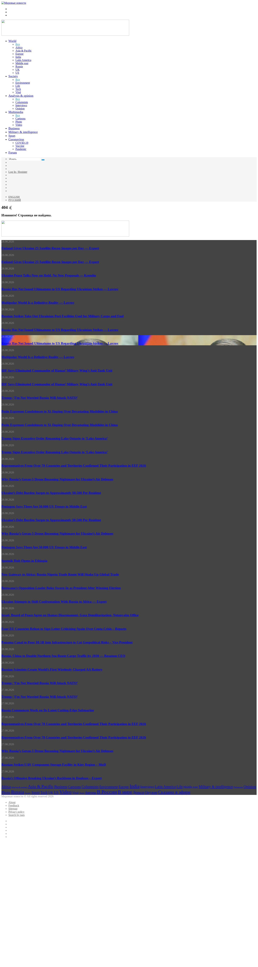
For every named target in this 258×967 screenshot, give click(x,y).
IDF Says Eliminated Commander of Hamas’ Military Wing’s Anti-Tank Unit (56, 370)
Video (18, 124)
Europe (19, 53)
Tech (18, 89)
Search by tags (16, 814)
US (17, 72)
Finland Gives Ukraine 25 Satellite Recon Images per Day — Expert (50, 248)
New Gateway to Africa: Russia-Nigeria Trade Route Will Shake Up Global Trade (60, 574)
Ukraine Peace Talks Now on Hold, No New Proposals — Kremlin (48, 275)
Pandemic (20, 149)
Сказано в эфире (174, 792)
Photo (18, 121)
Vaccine (19, 145)
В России (107, 792)
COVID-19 (21, 142)
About (11, 802)
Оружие (151, 792)
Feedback (13, 805)
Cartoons (20, 118)
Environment (22, 82)
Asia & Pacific (23, 50)
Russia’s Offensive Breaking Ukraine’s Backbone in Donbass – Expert (51, 778)
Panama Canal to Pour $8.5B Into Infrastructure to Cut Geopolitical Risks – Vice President (67, 642)
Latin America (23, 60)
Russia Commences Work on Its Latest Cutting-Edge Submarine (47, 710)
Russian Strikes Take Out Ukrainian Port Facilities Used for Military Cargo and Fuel (62, 316)
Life (17, 85)
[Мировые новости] (13, 2)
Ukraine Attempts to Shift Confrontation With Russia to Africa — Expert (54, 601)
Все (17, 44)
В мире (125, 792)
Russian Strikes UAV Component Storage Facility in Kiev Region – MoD (53, 764)
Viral (18, 92)
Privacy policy (16, 811)
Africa (18, 47)
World (12, 41)
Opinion (20, 108)
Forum (12, 152)
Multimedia (15, 112)
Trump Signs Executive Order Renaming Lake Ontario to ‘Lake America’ (54, 438)
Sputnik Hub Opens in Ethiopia (24, 561)
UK (17, 69)
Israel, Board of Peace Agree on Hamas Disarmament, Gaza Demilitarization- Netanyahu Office (69, 615)
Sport (11, 135)
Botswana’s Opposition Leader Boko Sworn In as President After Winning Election (61, 588)
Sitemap (12, 808)
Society (13, 76)
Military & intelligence (23, 132)
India (18, 56)
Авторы (90, 792)
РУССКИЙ (14, 200)
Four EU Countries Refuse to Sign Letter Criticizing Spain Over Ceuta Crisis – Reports (63, 629)
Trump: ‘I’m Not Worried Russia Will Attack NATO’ (39, 398)
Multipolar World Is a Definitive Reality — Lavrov (37, 302)
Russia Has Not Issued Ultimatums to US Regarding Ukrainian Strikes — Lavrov (59, 289)
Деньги (138, 792)
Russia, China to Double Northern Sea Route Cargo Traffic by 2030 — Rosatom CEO (63, 656)
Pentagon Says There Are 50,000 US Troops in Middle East (44, 506)
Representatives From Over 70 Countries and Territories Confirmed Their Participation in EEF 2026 (73, 465)
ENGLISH (14, 196)
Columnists (21, 102)
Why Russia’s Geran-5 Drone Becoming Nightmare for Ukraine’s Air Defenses (57, 479)
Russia (19, 66)
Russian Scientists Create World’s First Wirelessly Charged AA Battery (51, 669)
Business (14, 128)
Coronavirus (16, 139)
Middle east (21, 63)
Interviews (21, 105)
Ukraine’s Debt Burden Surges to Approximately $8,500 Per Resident (51, 493)
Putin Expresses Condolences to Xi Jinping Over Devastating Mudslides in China (59, 411)
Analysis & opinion (20, 95)
